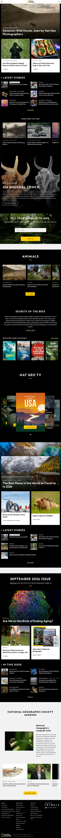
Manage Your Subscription (36, 811)
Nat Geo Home (19, 805)
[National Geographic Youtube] (51, 805)
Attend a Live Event (20, 807)
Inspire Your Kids (19, 813)
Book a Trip (18, 809)
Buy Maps (18, 811)
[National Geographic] (30, 1)
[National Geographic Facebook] (47, 805)
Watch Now (30, 330)
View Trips (36, 519)
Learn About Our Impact (21, 821)
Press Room (18, 827)
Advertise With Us (20, 829)
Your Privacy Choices (5, 817)
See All (30, 696)
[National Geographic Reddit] (58, 805)
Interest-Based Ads (5, 813)
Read (6, 69)
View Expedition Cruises (11, 520)
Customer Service (34, 807)
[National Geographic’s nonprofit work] (30, 741)
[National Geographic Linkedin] (54, 805)
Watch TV (18, 819)
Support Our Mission (20, 823)
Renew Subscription (34, 809)
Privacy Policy (4, 807)
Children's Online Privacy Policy (8, 811)
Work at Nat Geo (34, 813)
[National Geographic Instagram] (45, 805)
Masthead (18, 825)
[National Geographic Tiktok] (56, 805)
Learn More (37, 655)
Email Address (18, 227)
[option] (14, 133)
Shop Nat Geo (19, 815)
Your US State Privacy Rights (7, 809)
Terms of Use (4, 805)
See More (30, 110)
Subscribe (13, 583)
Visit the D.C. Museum (20, 817)
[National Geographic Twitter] (49, 805)
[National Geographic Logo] (6, 836)
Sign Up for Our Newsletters (36, 815)
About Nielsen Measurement (7, 815)
